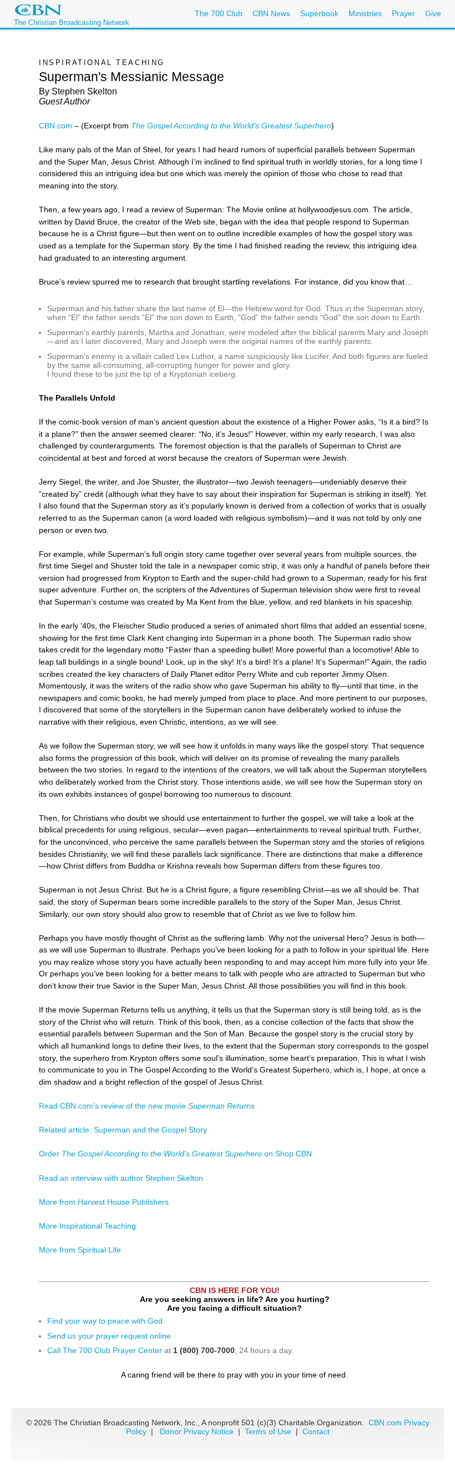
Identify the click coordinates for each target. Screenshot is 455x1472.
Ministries (365, 13)
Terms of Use (269, 1431)
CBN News (271, 13)
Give (433, 13)
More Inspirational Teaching (87, 1225)
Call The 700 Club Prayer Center (104, 1350)
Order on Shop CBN (175, 1153)
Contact (316, 1431)
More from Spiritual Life (80, 1249)
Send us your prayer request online (109, 1335)
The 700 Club (218, 13)
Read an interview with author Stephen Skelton (121, 1178)
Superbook (319, 13)
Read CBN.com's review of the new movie (147, 1105)
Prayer (403, 13)
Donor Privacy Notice (197, 1431)
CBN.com (55, 125)
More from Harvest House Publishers (104, 1201)
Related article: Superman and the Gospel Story (123, 1129)
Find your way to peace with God (105, 1320)
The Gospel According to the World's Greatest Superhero (231, 125)
